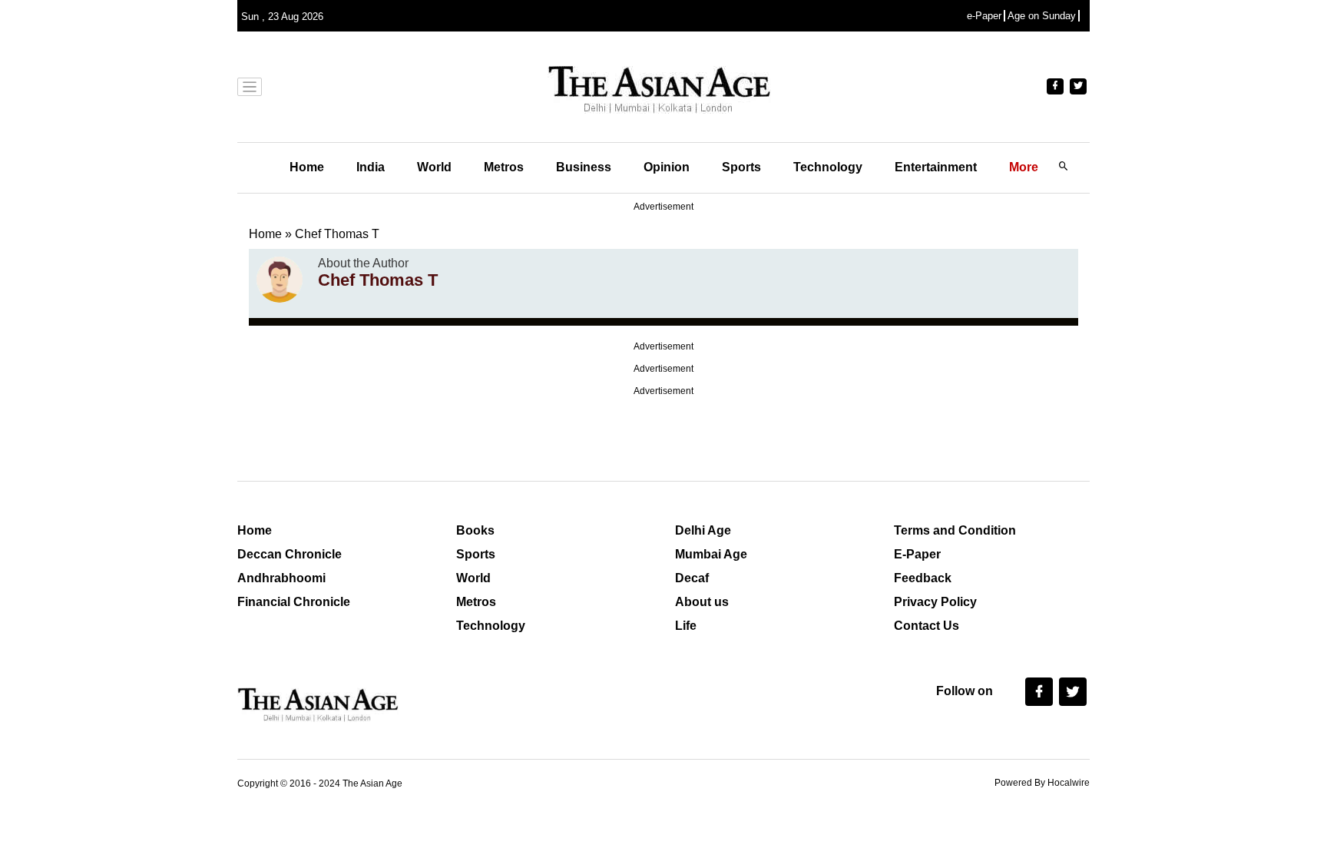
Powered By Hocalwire (1042, 782)
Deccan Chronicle (289, 554)
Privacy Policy (935, 601)
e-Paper (984, 16)
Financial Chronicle (293, 601)
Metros (504, 167)
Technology (827, 167)
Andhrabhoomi (281, 578)
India (370, 167)
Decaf (692, 578)
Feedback (922, 578)
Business (583, 167)
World (434, 167)
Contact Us (926, 625)
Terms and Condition (955, 530)
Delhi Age (703, 530)
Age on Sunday (1042, 16)
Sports (741, 167)
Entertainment (936, 167)
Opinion (667, 167)
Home (307, 167)
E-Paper (917, 554)
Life (686, 625)
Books (475, 530)
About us (702, 601)
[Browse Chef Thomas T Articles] (279, 280)
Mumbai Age (711, 554)
